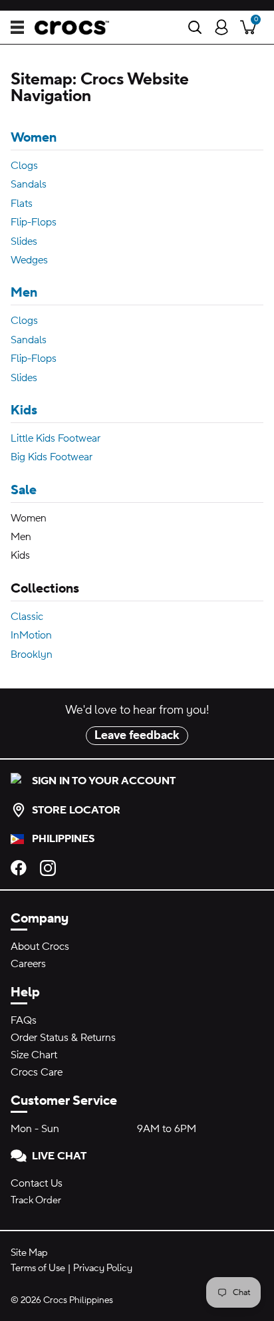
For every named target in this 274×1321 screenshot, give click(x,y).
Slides (24, 241)
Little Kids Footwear (55, 438)
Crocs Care (37, 1072)
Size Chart (34, 1055)
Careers (28, 963)
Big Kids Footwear (51, 457)
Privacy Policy (102, 1268)
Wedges (29, 260)
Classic (27, 616)
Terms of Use (38, 1268)
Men (24, 292)
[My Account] (221, 27)
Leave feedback (137, 735)
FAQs (24, 1020)
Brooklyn (32, 654)
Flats (22, 203)
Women (34, 137)
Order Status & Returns (63, 1037)
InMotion (31, 635)
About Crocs (40, 946)
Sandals (29, 184)
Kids (24, 410)
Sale (24, 490)
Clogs (24, 165)
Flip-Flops (34, 222)
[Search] (195, 27)
